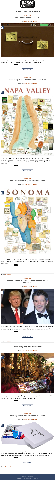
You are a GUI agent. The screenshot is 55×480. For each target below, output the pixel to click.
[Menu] (2, 4)
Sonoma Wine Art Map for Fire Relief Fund (27, 181)
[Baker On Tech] (27, 4)
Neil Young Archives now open (27, 17)
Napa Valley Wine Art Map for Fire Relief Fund (27, 80)
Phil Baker (34, 21)
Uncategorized (27, 15)
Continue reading (27, 69)
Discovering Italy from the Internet (27, 347)
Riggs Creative (30, 476)
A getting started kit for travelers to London (27, 416)
